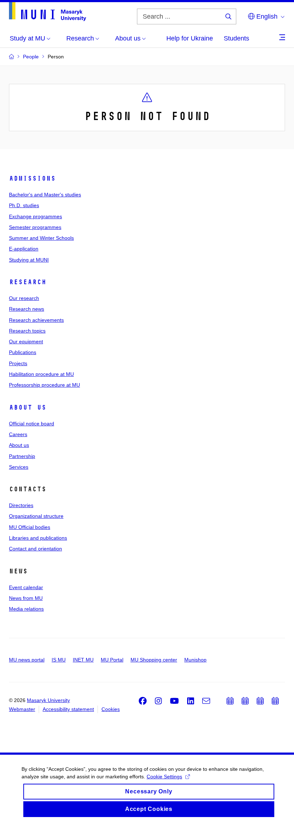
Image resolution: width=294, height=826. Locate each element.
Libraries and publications (38, 538)
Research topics (27, 331)
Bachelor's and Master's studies (45, 194)
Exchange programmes (35, 216)
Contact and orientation (35, 549)
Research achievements (36, 320)
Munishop (195, 660)
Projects (18, 363)
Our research (24, 298)
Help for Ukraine (189, 38)
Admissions (32, 178)
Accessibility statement (68, 709)
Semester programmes (35, 227)
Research (27, 282)
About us (27, 407)
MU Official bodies (29, 527)
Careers (18, 434)
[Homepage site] (47, 11)
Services (18, 467)
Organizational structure (36, 516)
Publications (22, 352)
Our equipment (26, 341)
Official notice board (31, 423)
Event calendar (26, 587)
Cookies (110, 709)
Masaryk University (48, 700)
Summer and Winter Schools (41, 238)
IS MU (59, 660)
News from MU (26, 598)
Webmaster (22, 709)
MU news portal (26, 660)
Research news (26, 309)
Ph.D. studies (24, 205)
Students (236, 38)
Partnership (22, 456)
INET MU (83, 660)
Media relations (26, 609)
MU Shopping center (154, 660)
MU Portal (112, 660)
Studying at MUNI (29, 260)
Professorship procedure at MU (44, 385)
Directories (21, 505)
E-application (23, 249)
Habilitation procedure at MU (41, 374)
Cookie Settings (164, 776)
